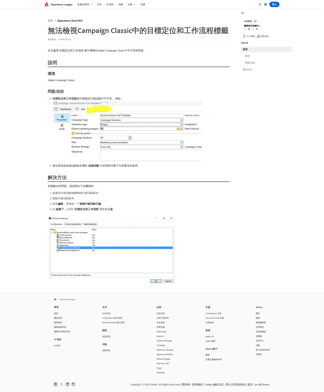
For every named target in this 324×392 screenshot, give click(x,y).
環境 (247, 55)
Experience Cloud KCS (70, 20)
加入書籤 (251, 36)
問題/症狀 (250, 62)
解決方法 (247, 69)
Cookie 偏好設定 (214, 384)
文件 (50, 20)
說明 (245, 49)
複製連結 (265, 36)
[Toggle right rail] (242, 13)
